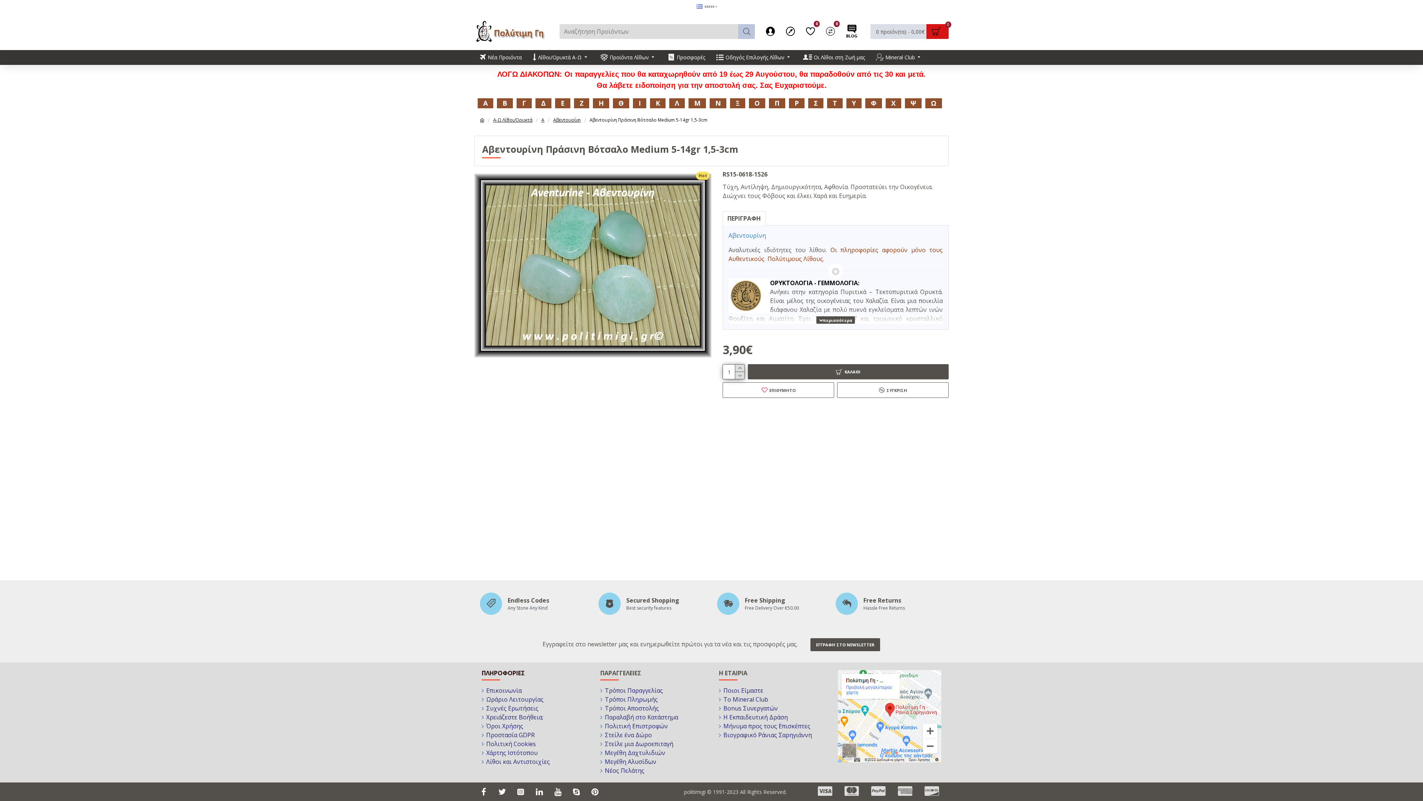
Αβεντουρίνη (567, 120)
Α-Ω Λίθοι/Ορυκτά (513, 120)
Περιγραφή (744, 218)
